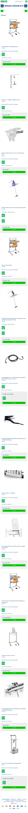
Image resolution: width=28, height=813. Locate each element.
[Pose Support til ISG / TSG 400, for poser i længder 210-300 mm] (14, 531)
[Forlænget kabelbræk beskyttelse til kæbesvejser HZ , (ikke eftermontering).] (14, 423)
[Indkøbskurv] (26, 11)
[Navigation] (2, 11)
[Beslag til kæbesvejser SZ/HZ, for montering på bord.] (14, 192)
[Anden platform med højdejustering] (14, 31)
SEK (6, 1)
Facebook (14, 803)
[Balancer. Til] (14, 84)
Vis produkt (14, 64)
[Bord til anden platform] (14, 250)
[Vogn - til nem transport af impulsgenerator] (14, 748)
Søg (26, 1)
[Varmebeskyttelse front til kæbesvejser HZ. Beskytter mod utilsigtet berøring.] (14, 693)
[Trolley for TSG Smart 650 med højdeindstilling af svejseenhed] (14, 586)
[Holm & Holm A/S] (14, 5)
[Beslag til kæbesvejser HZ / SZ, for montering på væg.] (14, 138)
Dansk (3, 1)
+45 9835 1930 (13, 800)
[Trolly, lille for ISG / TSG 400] (14, 640)
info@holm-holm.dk (11, 801)
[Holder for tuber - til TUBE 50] (14, 478)
